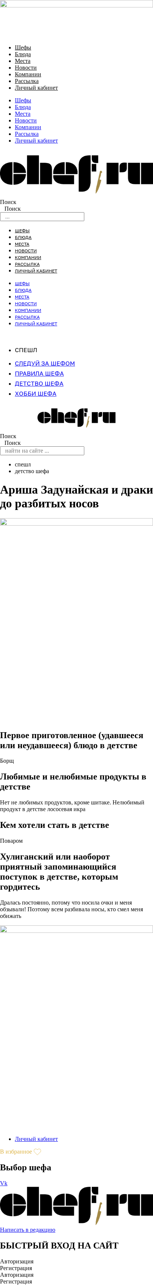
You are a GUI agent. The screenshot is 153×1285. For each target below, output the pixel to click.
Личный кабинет (36, 88)
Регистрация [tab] (16, 1268)
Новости (26, 67)
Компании (28, 74)
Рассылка (27, 81)
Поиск (8, 202)
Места (22, 61)
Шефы (23, 47)
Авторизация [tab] (16, 1261)
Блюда (23, 54)
